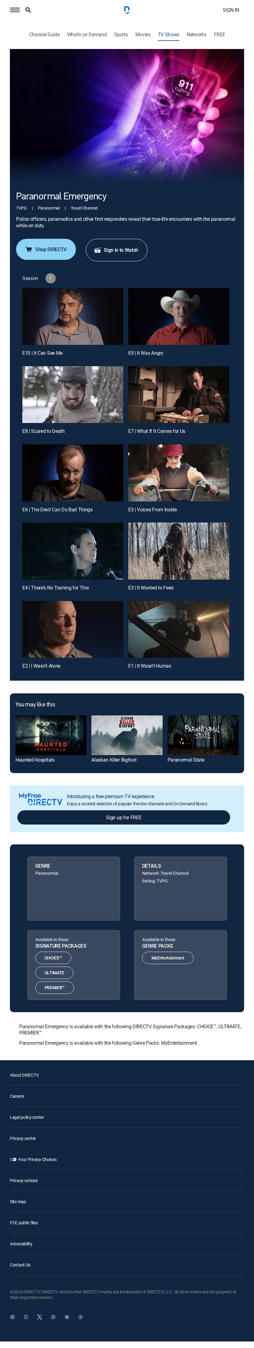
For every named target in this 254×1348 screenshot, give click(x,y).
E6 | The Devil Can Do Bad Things (57, 509)
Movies (143, 34)
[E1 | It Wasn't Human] (178, 629)
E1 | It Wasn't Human (150, 665)
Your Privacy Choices (37, 1159)
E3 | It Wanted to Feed (150, 587)
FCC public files (24, 1223)
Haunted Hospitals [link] (35, 759)
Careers (17, 1096)
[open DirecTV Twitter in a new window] (39, 1317)
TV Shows (168, 34)
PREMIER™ (55, 987)
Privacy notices (24, 1180)
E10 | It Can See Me (42, 352)
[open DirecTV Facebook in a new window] (26, 1317)
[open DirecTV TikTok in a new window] (80, 1317)
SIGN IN (231, 10)
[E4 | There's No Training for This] (72, 551)
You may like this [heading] (35, 705)
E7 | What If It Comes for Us (156, 431)
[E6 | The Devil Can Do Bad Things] (72, 472)
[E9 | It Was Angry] (178, 316)
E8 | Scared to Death (43, 431)
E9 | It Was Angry (146, 352)
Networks (196, 34)
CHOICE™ (53, 958)
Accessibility (21, 1244)
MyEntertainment (167, 958)
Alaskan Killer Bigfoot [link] (113, 759)
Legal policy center (27, 1117)
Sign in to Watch (121, 250)
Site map (18, 1201)
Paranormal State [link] (186, 759)
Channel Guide (44, 34)
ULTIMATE (54, 973)
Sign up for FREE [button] (123, 817)
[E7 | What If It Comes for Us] (178, 394)
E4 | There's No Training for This (55, 587)
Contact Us (20, 1265)
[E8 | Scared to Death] (72, 394)
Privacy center (23, 1138)
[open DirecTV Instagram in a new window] (53, 1317)
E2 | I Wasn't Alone (41, 665)
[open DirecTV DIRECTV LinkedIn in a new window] (12, 1317)
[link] (50, 735)
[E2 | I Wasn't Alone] (72, 629)
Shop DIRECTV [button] (51, 249)
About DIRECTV (24, 1075)
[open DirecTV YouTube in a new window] (66, 1317)
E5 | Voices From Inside (152, 509)
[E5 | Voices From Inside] (178, 472)
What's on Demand (87, 34)
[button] (15, 10)
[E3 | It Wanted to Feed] (178, 551)
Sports (121, 34)
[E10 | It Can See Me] (72, 316)
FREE (219, 34)
